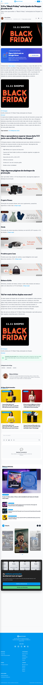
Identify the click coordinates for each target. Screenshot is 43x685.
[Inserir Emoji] (4, 440)
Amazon (23, 666)
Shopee (14, 367)
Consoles (24, 658)
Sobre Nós (3, 653)
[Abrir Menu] (1, 1)
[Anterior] (38, 526)
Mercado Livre (25, 664)
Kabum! (23, 669)
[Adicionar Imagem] (11, 440)
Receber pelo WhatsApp (22, 587)
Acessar (3, 115)
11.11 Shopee (4, 111)
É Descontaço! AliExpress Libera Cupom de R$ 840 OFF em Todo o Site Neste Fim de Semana (32, 406)
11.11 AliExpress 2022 (14, 130)
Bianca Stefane (7, 17)
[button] (36, 18)
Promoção (9, 367)
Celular (23, 660)
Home (2, 3)
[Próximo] (40, 526)
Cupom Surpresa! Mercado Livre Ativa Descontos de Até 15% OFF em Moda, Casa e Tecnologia (32, 427)
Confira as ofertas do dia (21, 583)
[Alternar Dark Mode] (41, 1)
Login (38, 1)
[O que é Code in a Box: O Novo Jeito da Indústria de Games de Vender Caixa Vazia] (21, 485)
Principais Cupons (4, 664)
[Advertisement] (21, 609)
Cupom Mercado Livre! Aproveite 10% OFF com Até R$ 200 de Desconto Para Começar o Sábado (10, 427)
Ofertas (6, 3)
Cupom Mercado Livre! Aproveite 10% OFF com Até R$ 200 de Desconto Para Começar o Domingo (10, 406)
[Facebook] (15, 646)
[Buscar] (35, 1)
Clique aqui (17, 205)
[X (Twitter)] (21, 646)
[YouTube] (25, 646)
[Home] (18, 1)
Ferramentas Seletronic (5, 677)
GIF (6, 440)
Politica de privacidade (5, 655)
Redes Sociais (25, 653)
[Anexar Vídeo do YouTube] (14, 440)
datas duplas (11, 66)
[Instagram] (18, 646)
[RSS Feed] (28, 646)
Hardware (24, 655)
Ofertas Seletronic (4, 675)
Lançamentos (24, 656)
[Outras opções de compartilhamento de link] (41, 18)
